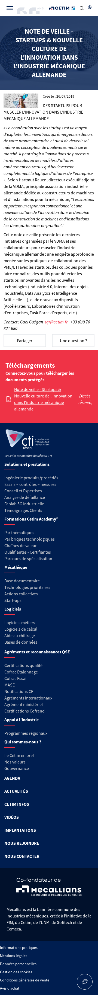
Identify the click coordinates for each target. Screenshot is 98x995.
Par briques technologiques (29, 539)
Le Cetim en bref (19, 755)
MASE (9, 685)
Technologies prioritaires (27, 587)
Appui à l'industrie (21, 719)
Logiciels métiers (19, 622)
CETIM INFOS (16, 804)
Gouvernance (16, 768)
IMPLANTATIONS (20, 830)
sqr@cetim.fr (56, 322)
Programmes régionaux (25, 733)
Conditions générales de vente (24, 980)
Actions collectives (21, 593)
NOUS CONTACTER (21, 856)
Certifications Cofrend (24, 711)
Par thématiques (19, 532)
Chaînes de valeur (20, 545)
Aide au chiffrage (19, 635)
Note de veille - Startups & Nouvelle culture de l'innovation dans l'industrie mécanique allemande (43, 399)
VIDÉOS (11, 817)
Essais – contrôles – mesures (30, 484)
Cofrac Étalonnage (21, 672)
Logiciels (12, 609)
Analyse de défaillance (24, 497)
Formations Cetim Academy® (31, 519)
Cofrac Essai (15, 678)
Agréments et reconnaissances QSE (37, 651)
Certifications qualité (23, 665)
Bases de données (20, 642)
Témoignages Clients (23, 510)
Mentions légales (13, 955)
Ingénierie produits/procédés (31, 477)
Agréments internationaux (28, 698)
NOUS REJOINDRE (21, 843)
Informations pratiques (19, 947)
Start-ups (13, 600)
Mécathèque (15, 567)
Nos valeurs (15, 762)
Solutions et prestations (27, 464)
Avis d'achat (9, 988)
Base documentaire (22, 580)
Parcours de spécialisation (28, 558)
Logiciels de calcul (20, 629)
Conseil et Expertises (23, 490)
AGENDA (12, 778)
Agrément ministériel (23, 704)
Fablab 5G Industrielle (24, 503)
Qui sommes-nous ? (22, 741)
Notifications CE (18, 691)
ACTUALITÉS (16, 791)
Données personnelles (18, 963)
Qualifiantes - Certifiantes (27, 552)
